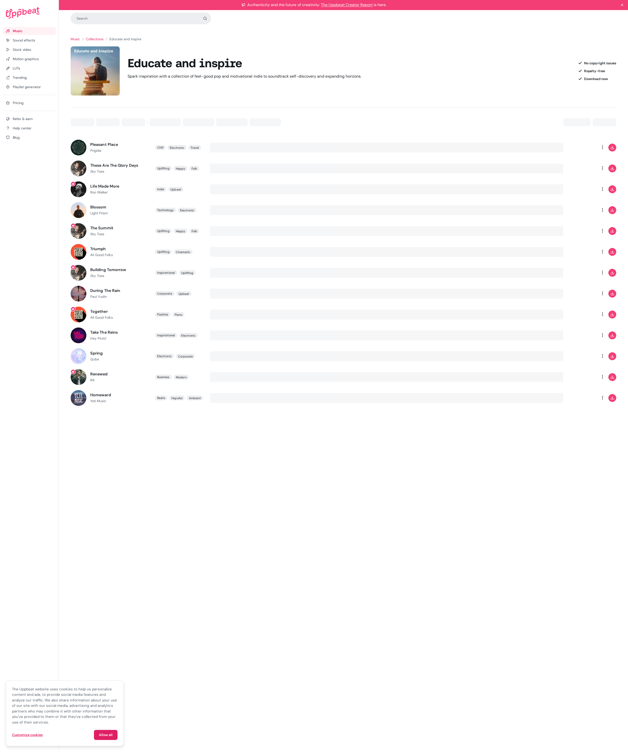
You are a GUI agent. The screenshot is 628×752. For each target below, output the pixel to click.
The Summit (101, 228)
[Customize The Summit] (583, 231)
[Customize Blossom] (583, 210)
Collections (94, 39)
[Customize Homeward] (583, 398)
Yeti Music (98, 401)
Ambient (195, 398)
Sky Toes (97, 171)
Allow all (106, 735)
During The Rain (105, 290)
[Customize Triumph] (583, 252)
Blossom (98, 207)
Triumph (98, 248)
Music (75, 39)
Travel (195, 148)
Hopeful (176, 398)
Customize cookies (27, 735)
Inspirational (166, 273)
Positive (162, 314)
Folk (194, 169)
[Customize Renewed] (583, 377)
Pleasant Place (104, 144)
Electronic (177, 148)
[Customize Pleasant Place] (583, 147)
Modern (181, 377)
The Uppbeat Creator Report (347, 4)
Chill (160, 148)
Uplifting (163, 168)
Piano (178, 315)
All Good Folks (101, 255)
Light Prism (99, 213)
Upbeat (175, 189)
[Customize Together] (583, 314)
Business (163, 377)
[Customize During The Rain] (583, 294)
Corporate (164, 294)
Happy (180, 169)
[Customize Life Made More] (583, 189)
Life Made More (104, 186)
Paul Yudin (98, 296)
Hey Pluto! (98, 338)
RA (92, 380)
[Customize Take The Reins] (583, 335)
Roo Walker (99, 192)
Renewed (99, 374)
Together (99, 311)
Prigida (95, 150)
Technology (165, 210)
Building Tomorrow (108, 269)
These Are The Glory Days (114, 165)
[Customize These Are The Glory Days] (583, 168)
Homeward (100, 394)
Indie (160, 189)
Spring (96, 353)
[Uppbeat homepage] (29, 13)
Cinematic (183, 252)
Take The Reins (104, 332)
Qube (94, 359)
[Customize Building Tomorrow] (583, 273)
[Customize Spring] (583, 356)
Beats (161, 398)
